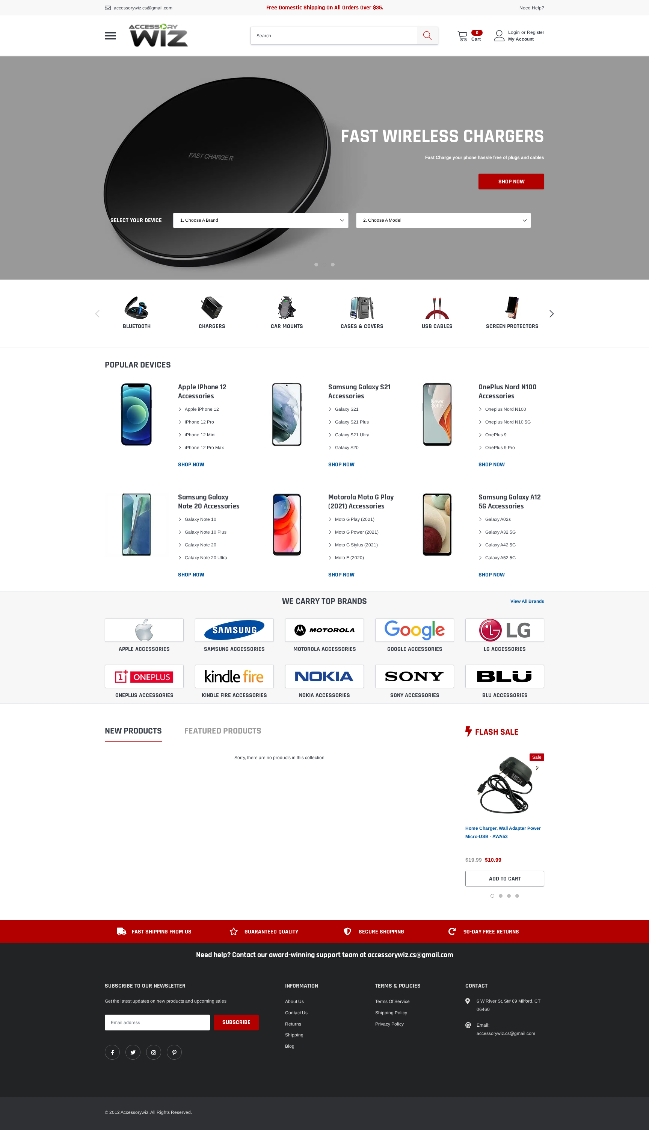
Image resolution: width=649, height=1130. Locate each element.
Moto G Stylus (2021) (356, 545)
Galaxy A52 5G (500, 557)
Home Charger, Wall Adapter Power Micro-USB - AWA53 (503, 832)
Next (556, 825)
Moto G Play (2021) (354, 519)
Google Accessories (414, 649)
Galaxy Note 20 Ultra (206, 557)
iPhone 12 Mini (200, 434)
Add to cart (505, 879)
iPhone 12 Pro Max (204, 447)
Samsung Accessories (234, 649)
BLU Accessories (505, 695)
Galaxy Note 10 (200, 519)
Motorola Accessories (324, 649)
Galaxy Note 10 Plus (205, 532)
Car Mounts (287, 326)
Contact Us (296, 1012)
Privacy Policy (389, 1024)
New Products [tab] (133, 731)
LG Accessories (505, 649)
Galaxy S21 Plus (352, 422)
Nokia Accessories (324, 695)
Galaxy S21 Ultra (352, 434)
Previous (453, 825)
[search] (427, 35)
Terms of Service (392, 1001)
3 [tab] (333, 264)
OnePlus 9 (496, 434)
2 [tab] (324, 264)
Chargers (212, 326)
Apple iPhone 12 (202, 409)
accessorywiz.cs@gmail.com (143, 8)
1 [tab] (316, 264)
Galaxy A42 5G (500, 545)
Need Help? (531, 8)
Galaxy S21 (347, 409)
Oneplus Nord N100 (505, 409)
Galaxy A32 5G (500, 532)
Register (535, 32)
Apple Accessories (144, 649)
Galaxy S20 (347, 447)
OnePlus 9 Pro (500, 447)
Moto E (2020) (349, 557)
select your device (136, 220)
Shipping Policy (391, 1012)
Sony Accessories (414, 695)
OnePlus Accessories (144, 695)
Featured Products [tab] (222, 731)
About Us (294, 1001)
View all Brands (527, 601)
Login (514, 32)
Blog (289, 1046)
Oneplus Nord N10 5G (508, 422)
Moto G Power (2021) (357, 532)
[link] (504, 785)
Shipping (294, 1035)
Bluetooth (137, 326)
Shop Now (511, 182)
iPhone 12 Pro (199, 422)
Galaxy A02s (498, 519)
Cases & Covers (362, 326)
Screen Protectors (512, 326)
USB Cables (437, 326)
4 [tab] (517, 896)
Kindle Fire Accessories (234, 695)
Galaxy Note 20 (200, 545)
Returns (293, 1024)
